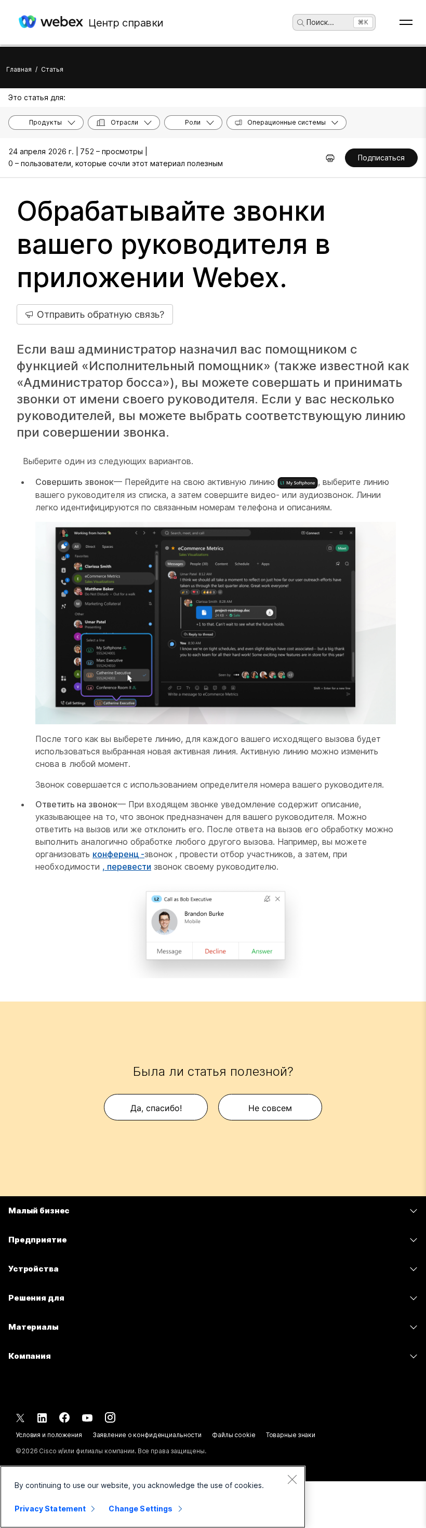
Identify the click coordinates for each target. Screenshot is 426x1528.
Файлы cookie (234, 1435)
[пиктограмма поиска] (300, 22)
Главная (19, 69)
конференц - (118, 854)
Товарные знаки (290, 1435)
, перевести (126, 866)
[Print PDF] (330, 157)
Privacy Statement (50, 1508)
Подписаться (381, 157)
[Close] (292, 1479)
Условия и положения (49, 1435)
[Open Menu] (406, 22)
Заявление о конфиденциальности (147, 1435)
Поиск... (320, 22)
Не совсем (270, 1108)
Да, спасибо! (156, 1108)
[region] (152, 1497)
